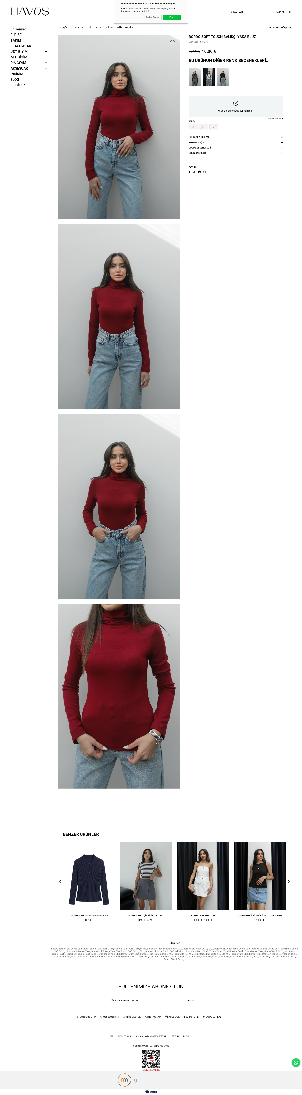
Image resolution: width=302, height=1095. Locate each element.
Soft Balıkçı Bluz (250, 956)
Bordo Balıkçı (147, 954)
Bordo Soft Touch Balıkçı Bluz (198, 948)
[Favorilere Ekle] (172, 42)
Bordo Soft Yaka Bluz (174, 951)
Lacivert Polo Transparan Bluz (89, 915)
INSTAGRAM (154, 1016)
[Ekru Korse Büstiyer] (203, 876)
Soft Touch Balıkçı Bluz (119, 956)
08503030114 (111, 1016)
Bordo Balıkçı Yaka (164, 954)
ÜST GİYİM (19, 52)
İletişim (174, 1036)
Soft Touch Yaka (140, 956)
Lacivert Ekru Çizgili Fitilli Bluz (146, 915)
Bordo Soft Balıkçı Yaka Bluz (105, 951)
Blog (186, 1036)
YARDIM (280, 12)
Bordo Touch (209, 951)
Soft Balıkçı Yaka (209, 956)
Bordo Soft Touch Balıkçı (102, 948)
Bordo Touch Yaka (87, 954)
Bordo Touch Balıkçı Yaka (250, 951)
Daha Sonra (152, 17)
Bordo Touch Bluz (130, 954)
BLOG (14, 79)
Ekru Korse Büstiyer (203, 915)
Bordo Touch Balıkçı (227, 951)
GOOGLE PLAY (213, 1016)
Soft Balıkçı (194, 956)
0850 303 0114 (87, 1016)
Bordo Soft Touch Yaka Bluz (253, 948)
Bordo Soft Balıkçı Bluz (132, 951)
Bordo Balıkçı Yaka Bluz (186, 954)
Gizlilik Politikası (121, 1036)
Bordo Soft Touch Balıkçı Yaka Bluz (164, 948)
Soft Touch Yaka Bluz (160, 956)
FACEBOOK (173, 1016)
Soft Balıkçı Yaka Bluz (230, 956)
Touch (167, 959)
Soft (263, 954)
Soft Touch (272, 954)
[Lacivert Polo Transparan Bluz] (89, 876)
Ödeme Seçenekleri (200, 147)
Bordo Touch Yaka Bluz (108, 954)
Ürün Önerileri (197, 153)
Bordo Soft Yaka (153, 951)
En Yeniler (18, 29)
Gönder (191, 1000)
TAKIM (15, 40)
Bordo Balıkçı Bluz (208, 954)
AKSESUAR (19, 68)
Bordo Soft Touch (80, 948)
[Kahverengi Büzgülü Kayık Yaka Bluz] (260, 876)
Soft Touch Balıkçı (288, 954)
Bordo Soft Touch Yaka (226, 948)
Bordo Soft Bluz (194, 951)
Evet (171, 17)
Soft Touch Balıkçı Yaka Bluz (92, 956)
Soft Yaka (264, 956)
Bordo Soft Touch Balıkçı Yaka (131, 948)
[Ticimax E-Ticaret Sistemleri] (151, 1092)
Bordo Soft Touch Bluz (279, 948)
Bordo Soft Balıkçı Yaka (78, 951)
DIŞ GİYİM (18, 63)
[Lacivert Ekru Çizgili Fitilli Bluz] (146, 876)
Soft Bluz (290, 956)
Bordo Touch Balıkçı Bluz (64, 954)
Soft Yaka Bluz (277, 956)
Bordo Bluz (254, 954)
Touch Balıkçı (178, 959)
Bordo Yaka (225, 954)
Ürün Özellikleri (199, 137)
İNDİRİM (16, 74)
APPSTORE (192, 1016)
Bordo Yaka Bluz (240, 954)
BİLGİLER (17, 85)
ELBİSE (15, 35)
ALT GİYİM (18, 57)
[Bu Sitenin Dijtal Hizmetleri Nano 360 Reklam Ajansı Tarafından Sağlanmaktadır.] (151, 1080)
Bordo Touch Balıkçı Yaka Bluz (279, 951)
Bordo (54, 948)
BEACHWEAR (20, 46)
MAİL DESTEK (133, 1016)
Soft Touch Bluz (180, 956)
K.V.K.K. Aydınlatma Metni (151, 1036)
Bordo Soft (64, 948)
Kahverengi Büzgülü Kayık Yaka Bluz (260, 915)
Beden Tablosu (275, 118)
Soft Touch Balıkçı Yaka (65, 956)
